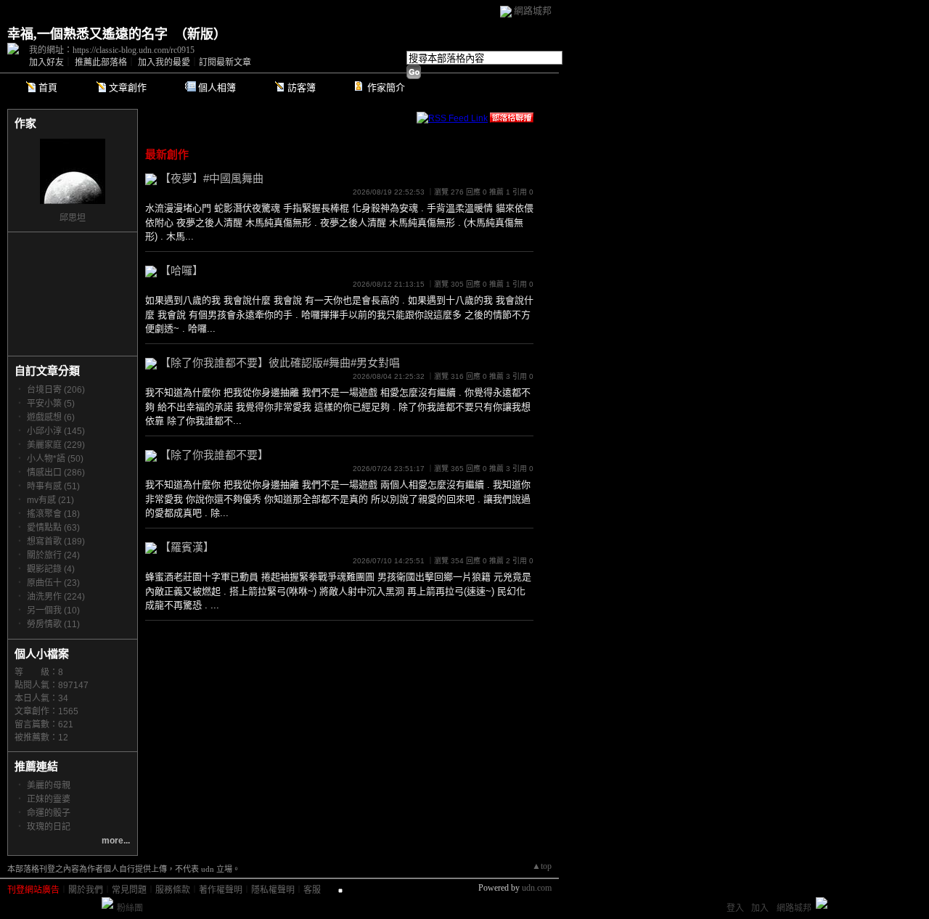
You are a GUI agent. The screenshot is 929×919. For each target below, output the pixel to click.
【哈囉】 (181, 270)
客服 (312, 890)
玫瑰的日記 (48, 827)
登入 (735, 908)
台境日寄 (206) (56, 390)
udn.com (537, 888)
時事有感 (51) (53, 486)
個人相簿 (217, 87)
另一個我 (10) (53, 610)
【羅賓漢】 (187, 547)
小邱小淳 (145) (56, 431)
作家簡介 (386, 87)
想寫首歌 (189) (56, 541)
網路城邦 (533, 10)
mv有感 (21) (50, 500)
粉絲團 (130, 908)
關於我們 (85, 890)
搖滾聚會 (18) (53, 514)
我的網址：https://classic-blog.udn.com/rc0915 (112, 50)
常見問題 (129, 890)
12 (63, 737)
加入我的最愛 (164, 62)
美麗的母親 (48, 785)
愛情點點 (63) (53, 528)
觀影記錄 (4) (51, 569)
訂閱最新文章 (225, 62)
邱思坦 (73, 218)
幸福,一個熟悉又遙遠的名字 (87, 34)
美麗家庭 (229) (56, 445)
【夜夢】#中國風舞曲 (211, 178)
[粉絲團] (107, 903)
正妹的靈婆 (48, 799)
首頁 (47, 87)
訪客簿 (301, 87)
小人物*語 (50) (55, 459)
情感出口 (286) (56, 472)
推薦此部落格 (101, 62)
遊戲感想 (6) (51, 417)
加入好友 (46, 62)
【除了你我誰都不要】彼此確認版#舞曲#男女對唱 (280, 362)
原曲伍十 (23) (53, 583)
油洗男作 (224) (56, 597)
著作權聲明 (220, 890)
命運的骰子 (48, 813)
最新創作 (167, 154)
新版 (200, 34)
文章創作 (128, 87)
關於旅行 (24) (53, 555)
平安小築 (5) (51, 404)
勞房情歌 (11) (53, 624)
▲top (542, 866)
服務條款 (172, 890)
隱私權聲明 (273, 890)
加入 (760, 908)
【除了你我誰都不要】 (214, 455)
